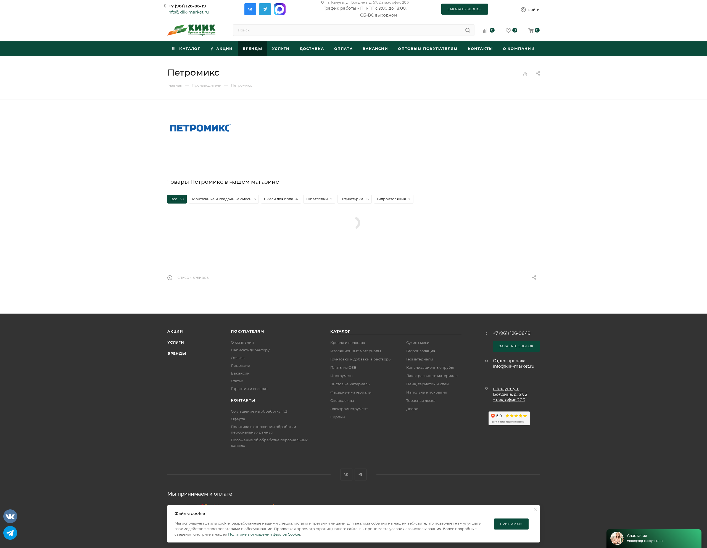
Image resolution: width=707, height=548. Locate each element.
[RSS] (525, 73)
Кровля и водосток (347, 342)
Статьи (237, 381)
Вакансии (240, 373)
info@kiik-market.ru (188, 12)
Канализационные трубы (430, 367)
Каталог (340, 331)
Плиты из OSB (343, 367)
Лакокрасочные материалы (432, 375)
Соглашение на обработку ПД (259, 411)
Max (280, 9)
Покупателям (247, 331)
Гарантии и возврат (249, 388)
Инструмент (341, 375)
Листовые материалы (350, 384)
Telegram (265, 9)
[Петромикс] (200, 127)
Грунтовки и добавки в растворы (360, 359)
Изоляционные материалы (355, 351)
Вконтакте (250, 9)
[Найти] (467, 30)
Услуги (175, 342)
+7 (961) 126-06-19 (187, 6)
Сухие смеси (417, 342)
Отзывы (238, 357)
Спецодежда (342, 400)
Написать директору (250, 350)
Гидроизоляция (420, 351)
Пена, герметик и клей (427, 384)
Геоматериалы (419, 359)
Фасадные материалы (350, 392)
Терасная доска (421, 400)
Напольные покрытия (426, 392)
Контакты (243, 400)
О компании (242, 342)
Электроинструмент (349, 409)
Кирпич (337, 417)
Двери (412, 409)
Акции (175, 331)
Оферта (238, 419)
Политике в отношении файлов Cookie (264, 534)
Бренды (176, 353)
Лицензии (240, 365)
